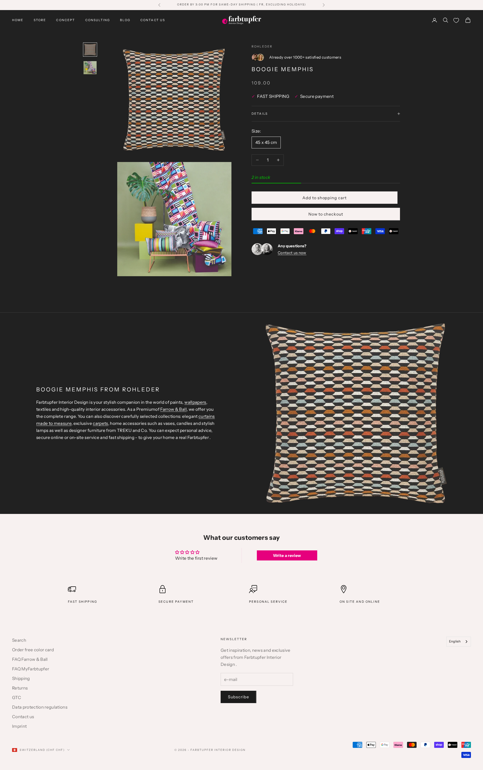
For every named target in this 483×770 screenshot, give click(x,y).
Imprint (19, 726)
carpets (100, 423)
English (455, 641)
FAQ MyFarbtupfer (30, 668)
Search (19, 640)
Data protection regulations (39, 707)
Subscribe (238, 696)
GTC (16, 697)
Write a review (287, 555)
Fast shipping (82, 601)
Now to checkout (325, 213)
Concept (65, 20)
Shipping (21, 678)
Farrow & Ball (173, 409)
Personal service (268, 601)
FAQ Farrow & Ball (30, 659)
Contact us (152, 20)
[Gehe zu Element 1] (90, 50)
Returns (20, 688)
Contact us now (292, 252)
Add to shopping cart (324, 197)
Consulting (97, 20)
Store (40, 20)
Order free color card (33, 649)
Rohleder (262, 46)
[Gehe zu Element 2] (90, 68)
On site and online (360, 601)
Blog (125, 20)
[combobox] (458, 641)
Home (18, 20)
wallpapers (195, 402)
